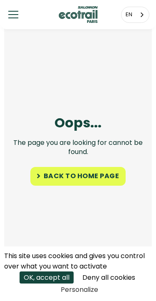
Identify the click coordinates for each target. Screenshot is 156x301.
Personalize (79, 289)
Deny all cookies (108, 277)
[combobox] (135, 15)
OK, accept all (46, 277)
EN (129, 14)
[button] (13, 15)
